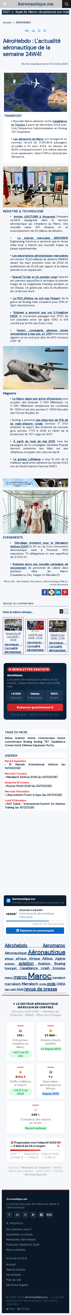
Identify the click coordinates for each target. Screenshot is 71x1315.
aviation (10, 964)
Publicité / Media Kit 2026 (22, 1244)
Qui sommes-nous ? (19, 1229)
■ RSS (10, 1309)
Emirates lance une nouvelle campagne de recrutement (39, 566)
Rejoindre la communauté (37, 930)
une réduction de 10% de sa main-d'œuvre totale (39, 422)
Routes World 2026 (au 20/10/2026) (29, 786)
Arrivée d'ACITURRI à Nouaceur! (35, 216)
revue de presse (59, 584)
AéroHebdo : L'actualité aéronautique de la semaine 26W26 (13, 647)
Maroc (64, 581)
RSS (49, 1214)
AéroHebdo (13, 1274)
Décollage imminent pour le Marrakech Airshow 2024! (39, 544)
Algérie (60, 959)
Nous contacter (16, 1249)
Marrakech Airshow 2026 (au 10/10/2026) (32, 777)
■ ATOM (23, 1309)
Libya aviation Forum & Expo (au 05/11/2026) (34, 795)
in (17, 1214)
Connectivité (13, 745)
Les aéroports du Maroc (28, 139)
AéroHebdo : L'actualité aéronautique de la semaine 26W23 (57, 645)
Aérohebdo (23, 581)
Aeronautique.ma (35, 3)
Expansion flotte (43, 745)
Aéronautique (52, 581)
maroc (9, 978)
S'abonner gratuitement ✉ (35, 707)
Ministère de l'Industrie (36, 1167)
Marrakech (30, 984)
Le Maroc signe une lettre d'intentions (37, 399)
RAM (20, 989)
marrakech (58, 978)
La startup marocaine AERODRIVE (42, 238)
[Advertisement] (31, 850)
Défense (27, 745)
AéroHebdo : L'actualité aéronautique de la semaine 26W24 (35, 645)
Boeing (27, 742)
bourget (11, 968)
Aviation (20, 738)
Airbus (9, 738)
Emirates (59, 968)
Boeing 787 (41, 742)
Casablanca (58, 742)
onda (42, 984)
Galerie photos (15, 1269)
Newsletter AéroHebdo (21, 1239)
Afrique (34, 958)
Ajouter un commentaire (18, 603)
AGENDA (11, 755)
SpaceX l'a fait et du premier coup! (34, 277)
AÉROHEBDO (23, 22)
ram (7, 989)
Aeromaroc (36, 581)
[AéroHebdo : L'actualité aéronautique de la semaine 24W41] (35, 74)
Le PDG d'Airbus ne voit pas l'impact (37, 298)
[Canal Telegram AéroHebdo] (41, 1215)
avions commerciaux (41, 738)
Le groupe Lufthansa (27, 459)
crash (45, 968)
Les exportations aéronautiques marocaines (40, 255)
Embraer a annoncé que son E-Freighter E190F (39, 314)
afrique (9, 959)
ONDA (60, 984)
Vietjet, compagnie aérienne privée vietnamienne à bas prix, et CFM (39, 332)
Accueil (7, 22)
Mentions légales (17, 1285)
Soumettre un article (19, 1234)
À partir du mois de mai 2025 (34, 441)
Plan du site (13, 1279)
